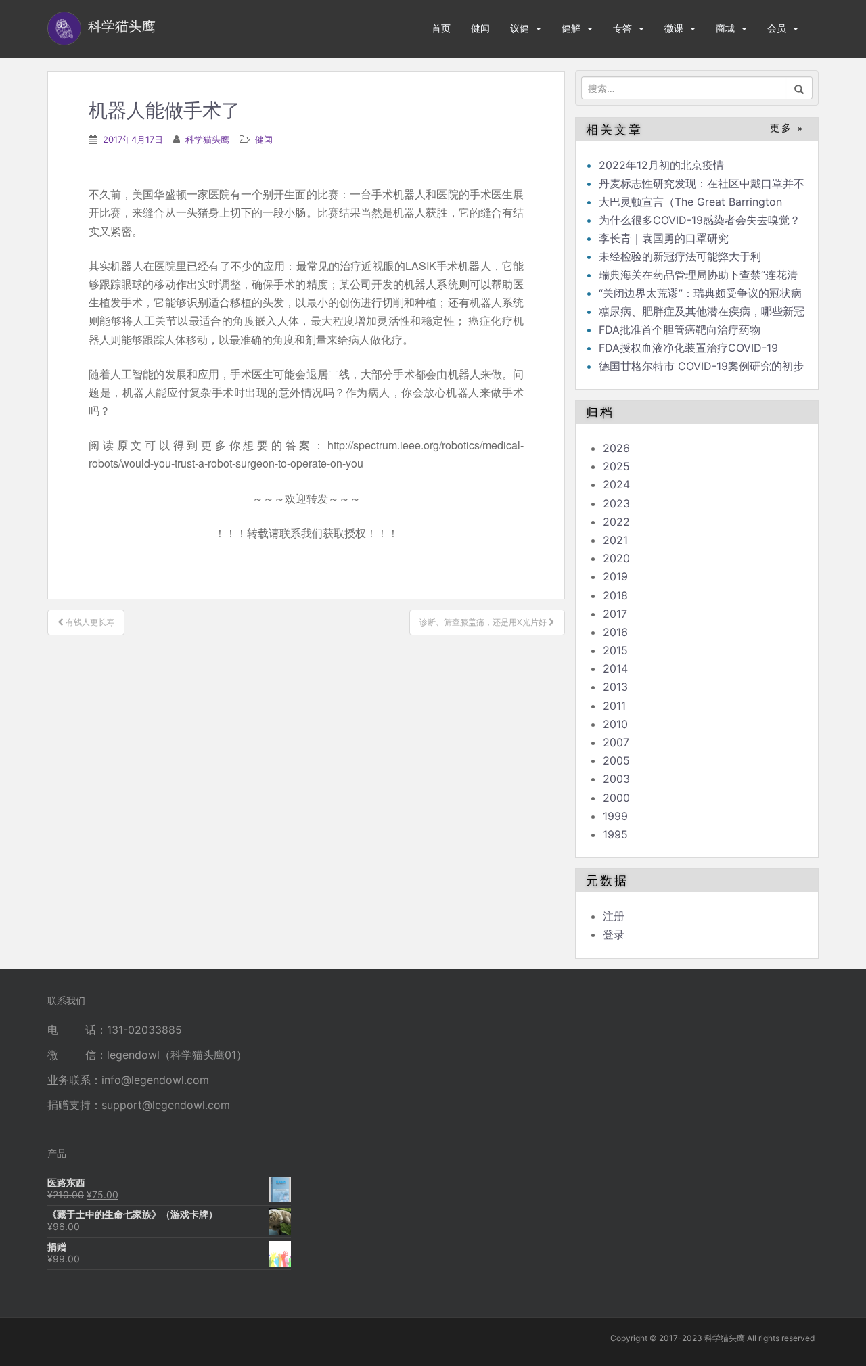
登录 (613, 934)
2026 (616, 448)
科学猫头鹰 (207, 139)
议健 (519, 28)
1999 (615, 816)
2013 (615, 686)
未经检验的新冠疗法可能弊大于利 (680, 256)
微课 (673, 28)
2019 (615, 576)
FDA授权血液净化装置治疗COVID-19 (688, 348)
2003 (616, 779)
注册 (613, 916)
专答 (622, 28)
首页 (441, 28)
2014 (615, 668)
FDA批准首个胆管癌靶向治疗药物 (679, 329)
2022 (616, 521)
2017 (615, 613)
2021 (615, 540)
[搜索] (799, 87)
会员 (776, 28)
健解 (571, 28)
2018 (615, 595)
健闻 (480, 28)
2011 (614, 705)
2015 (615, 650)
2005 (616, 760)
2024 (616, 484)
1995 (615, 834)
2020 (616, 558)
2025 (616, 466)
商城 (725, 28)
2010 (615, 724)
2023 (616, 503)
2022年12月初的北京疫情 (661, 165)
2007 (616, 742)
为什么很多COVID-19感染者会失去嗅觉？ (699, 220)
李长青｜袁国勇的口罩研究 (664, 238)
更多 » (787, 128)
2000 (616, 797)
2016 (615, 632)
